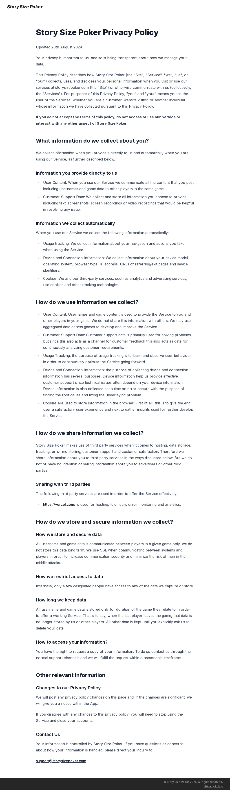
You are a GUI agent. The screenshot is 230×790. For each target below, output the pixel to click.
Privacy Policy (213, 786)
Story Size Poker (25, 6)
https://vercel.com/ (59, 504)
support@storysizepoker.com (61, 761)
